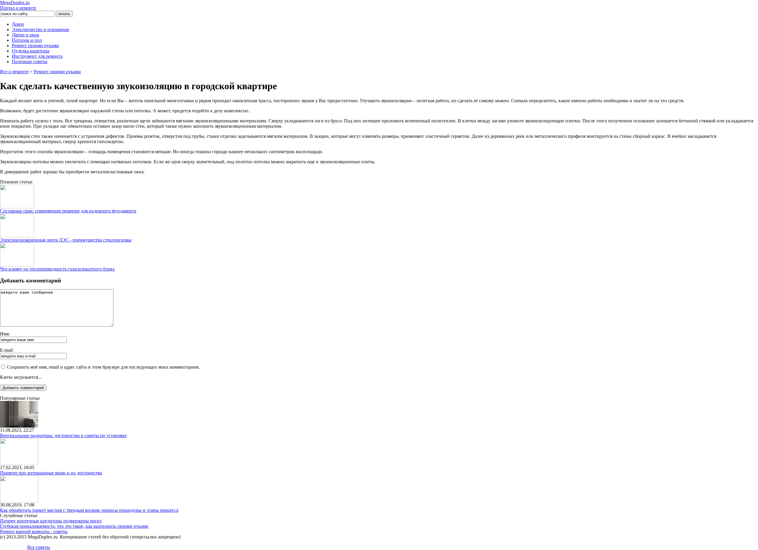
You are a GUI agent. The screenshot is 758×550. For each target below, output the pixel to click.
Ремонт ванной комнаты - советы (34, 531)
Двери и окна (25, 34)
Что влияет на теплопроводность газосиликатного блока (57, 268)
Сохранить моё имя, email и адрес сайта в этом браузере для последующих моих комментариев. (103, 367)
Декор (18, 24)
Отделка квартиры (30, 50)
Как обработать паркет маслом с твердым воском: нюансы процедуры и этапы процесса (89, 510)
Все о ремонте (14, 71)
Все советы (38, 547)
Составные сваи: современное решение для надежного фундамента (68, 210)
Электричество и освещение (40, 29)
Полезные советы (29, 61)
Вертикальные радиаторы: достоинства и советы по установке (63, 435)
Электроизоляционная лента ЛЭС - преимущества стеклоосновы (65, 239)
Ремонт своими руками (35, 45)
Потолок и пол (27, 40)
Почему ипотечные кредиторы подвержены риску (51, 520)
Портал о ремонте (18, 5)
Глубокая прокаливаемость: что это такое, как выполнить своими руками (74, 526)
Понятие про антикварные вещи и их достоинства (51, 472)
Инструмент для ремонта (37, 56)
